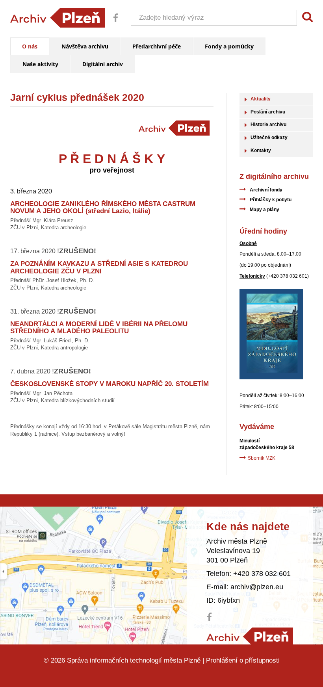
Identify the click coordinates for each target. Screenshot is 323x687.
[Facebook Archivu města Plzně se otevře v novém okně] (113, 23)
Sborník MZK (261, 458)
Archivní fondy (266, 190)
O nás (29, 46)
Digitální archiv (102, 64)
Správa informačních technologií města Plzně (133, 660)
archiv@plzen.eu (256, 587)
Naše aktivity (40, 64)
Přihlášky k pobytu (270, 199)
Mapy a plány (264, 209)
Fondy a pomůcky (229, 46)
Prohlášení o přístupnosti (243, 660)
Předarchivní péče (156, 46)
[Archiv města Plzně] (249, 637)
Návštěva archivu (84, 46)
